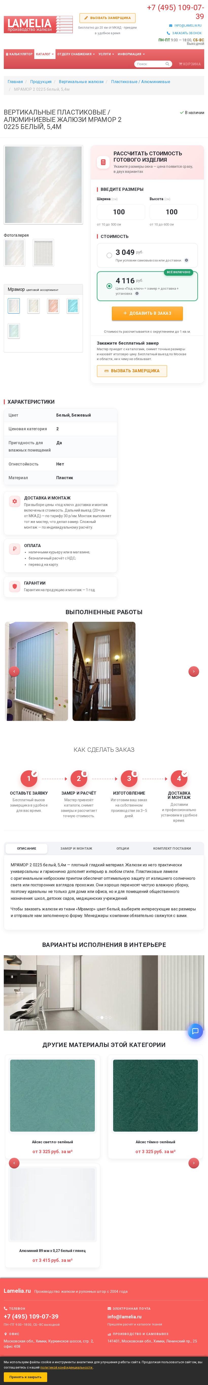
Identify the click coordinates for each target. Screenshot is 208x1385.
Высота (160, 199)
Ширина (107, 199)
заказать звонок (186, 33)
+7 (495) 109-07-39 (31, 1316)
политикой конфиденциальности (66, 1367)
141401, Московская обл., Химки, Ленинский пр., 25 (152, 1341)
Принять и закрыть (25, 1377)
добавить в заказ (149, 313)
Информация (130, 54)
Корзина (192, 64)
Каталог (43, 54)
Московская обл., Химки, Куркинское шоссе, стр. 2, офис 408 (49, 1344)
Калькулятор (20, 54)
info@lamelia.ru (187, 25)
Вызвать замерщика (110, 18)
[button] (14, 671)
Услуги (105, 54)
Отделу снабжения (74, 54)
